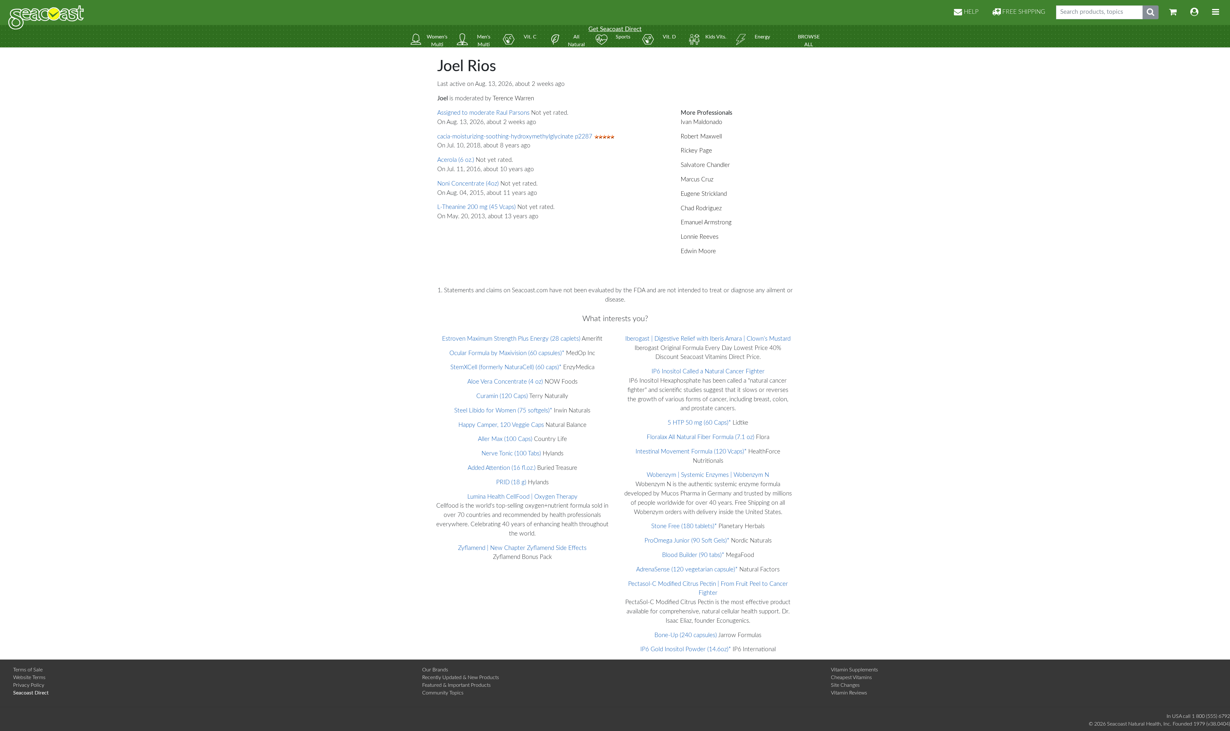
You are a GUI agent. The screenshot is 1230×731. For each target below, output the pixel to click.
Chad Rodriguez (701, 208)
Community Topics (442, 692)
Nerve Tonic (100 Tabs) (511, 454)
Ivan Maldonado (701, 122)
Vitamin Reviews (849, 692)
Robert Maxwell (701, 137)
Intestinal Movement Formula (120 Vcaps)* (691, 452)
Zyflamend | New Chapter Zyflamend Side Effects (522, 548)
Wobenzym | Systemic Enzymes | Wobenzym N (708, 475)
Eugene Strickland (704, 194)
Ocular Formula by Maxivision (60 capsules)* (506, 353)
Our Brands (435, 669)
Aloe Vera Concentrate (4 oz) (505, 382)
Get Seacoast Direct (615, 29)
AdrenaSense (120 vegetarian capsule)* (687, 570)
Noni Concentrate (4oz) (468, 184)
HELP (970, 12)
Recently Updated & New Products (460, 677)
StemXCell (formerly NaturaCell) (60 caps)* (506, 367)
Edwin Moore (698, 251)
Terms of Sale (28, 669)
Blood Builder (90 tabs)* (693, 555)
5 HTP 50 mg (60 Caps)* (699, 423)
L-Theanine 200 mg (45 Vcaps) (476, 207)
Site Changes (845, 685)
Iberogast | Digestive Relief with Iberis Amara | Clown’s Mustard (708, 339)
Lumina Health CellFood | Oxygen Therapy (522, 497)
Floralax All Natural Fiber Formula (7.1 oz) (700, 437)
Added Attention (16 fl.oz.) (502, 468)
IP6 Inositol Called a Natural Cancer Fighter (708, 372)
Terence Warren (513, 99)
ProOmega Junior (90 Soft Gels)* (686, 541)
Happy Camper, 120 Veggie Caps (501, 425)
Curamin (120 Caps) (502, 396)
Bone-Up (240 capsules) (685, 635)
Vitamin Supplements (854, 669)
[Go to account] (1194, 12)
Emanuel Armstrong (706, 223)
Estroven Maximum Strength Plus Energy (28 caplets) (511, 339)
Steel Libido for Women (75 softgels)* (503, 411)
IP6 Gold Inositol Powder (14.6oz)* (685, 649)
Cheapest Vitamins (851, 677)
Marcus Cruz (697, 180)
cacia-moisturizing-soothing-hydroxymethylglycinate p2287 (514, 137)
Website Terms (29, 677)
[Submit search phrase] (1151, 12)
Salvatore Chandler (705, 165)
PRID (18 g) (511, 482)
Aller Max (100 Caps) (505, 439)
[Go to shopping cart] (1173, 12)
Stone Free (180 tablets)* (684, 526)
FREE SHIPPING (1023, 12)
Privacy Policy (28, 685)
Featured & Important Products (456, 685)
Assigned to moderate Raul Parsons (483, 113)
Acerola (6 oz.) (455, 160)
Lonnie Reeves (699, 237)
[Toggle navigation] (1216, 12)
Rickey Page (696, 151)
